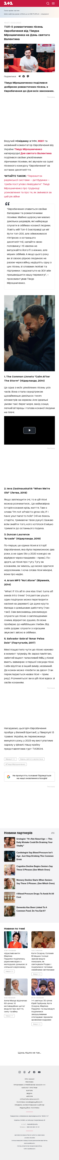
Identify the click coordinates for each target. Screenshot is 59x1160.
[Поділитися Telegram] (19, 76)
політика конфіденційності (30, 1102)
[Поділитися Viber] (28, 76)
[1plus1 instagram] (20, 1072)
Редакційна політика (29, 1107)
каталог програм (29, 1087)
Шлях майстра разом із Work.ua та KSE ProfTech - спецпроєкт (26, 14)
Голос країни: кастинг (11, 10)
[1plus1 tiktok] (29, 1072)
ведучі (29, 1093)
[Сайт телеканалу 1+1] (8, 3)
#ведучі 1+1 (10, 759)
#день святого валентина (31, 759)
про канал (29, 1079)
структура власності (29, 1099)
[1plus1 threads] (24, 1072)
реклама (29, 1082)
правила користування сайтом (29, 1105)
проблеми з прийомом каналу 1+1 (29, 1084)
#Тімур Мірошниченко (15, 764)
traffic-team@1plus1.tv (29, 1148)
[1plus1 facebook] (34, 1072)
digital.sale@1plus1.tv (29, 1143)
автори (29, 1096)
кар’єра (29, 1090)
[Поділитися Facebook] (24, 76)
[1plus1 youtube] (39, 1072)
